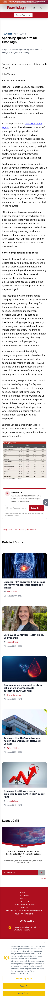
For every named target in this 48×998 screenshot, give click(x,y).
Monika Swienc (13, 642)
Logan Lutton (12, 801)
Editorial (24, 898)
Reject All (24, 986)
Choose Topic (21, 15)
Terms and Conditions (24, 904)
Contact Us (24, 901)
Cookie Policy (22, 973)
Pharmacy (19, 529)
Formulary (31, 529)
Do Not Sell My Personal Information (24, 910)
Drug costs (7, 529)
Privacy (24, 907)
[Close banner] (44, 3)
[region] (24, 968)
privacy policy (14, 515)
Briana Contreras (14, 695)
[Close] (45, 942)
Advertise (24, 895)
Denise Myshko (13, 592)
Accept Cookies (24, 993)
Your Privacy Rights (24, 913)
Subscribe (35, 508)
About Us (24, 892)
